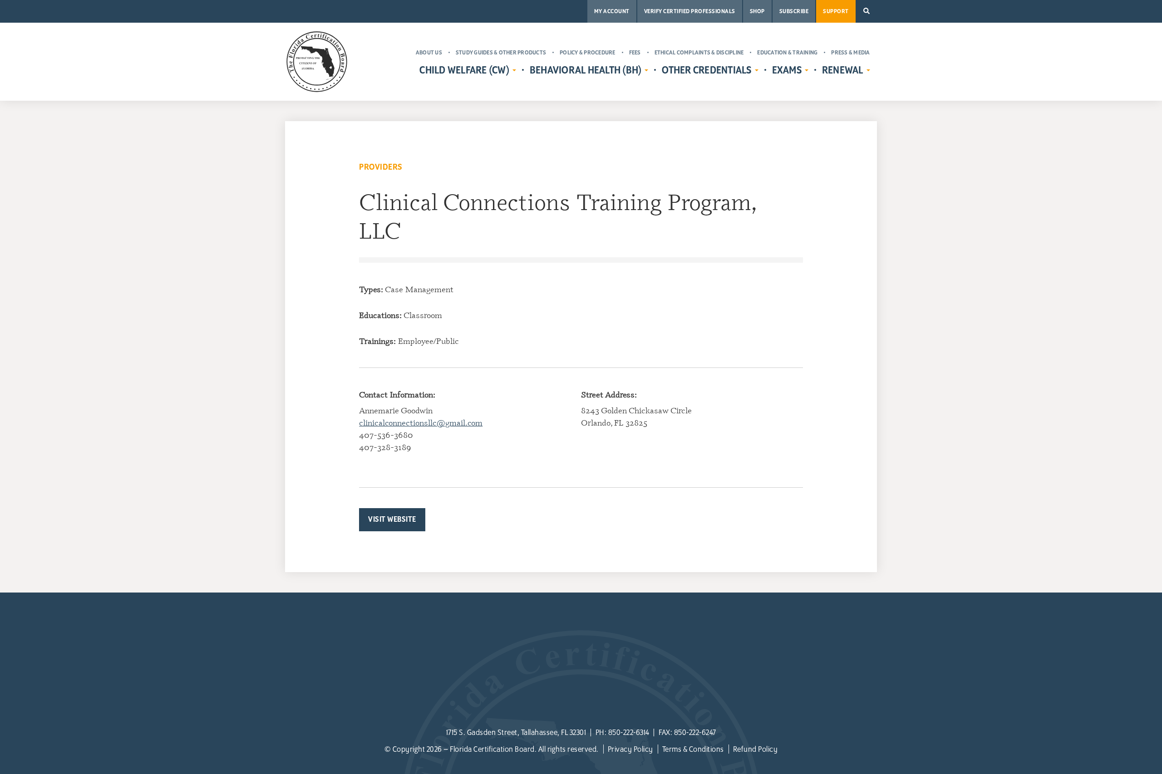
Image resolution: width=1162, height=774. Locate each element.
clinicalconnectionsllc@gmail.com (421, 422)
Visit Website (392, 519)
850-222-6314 (629, 733)
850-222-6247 (695, 733)
